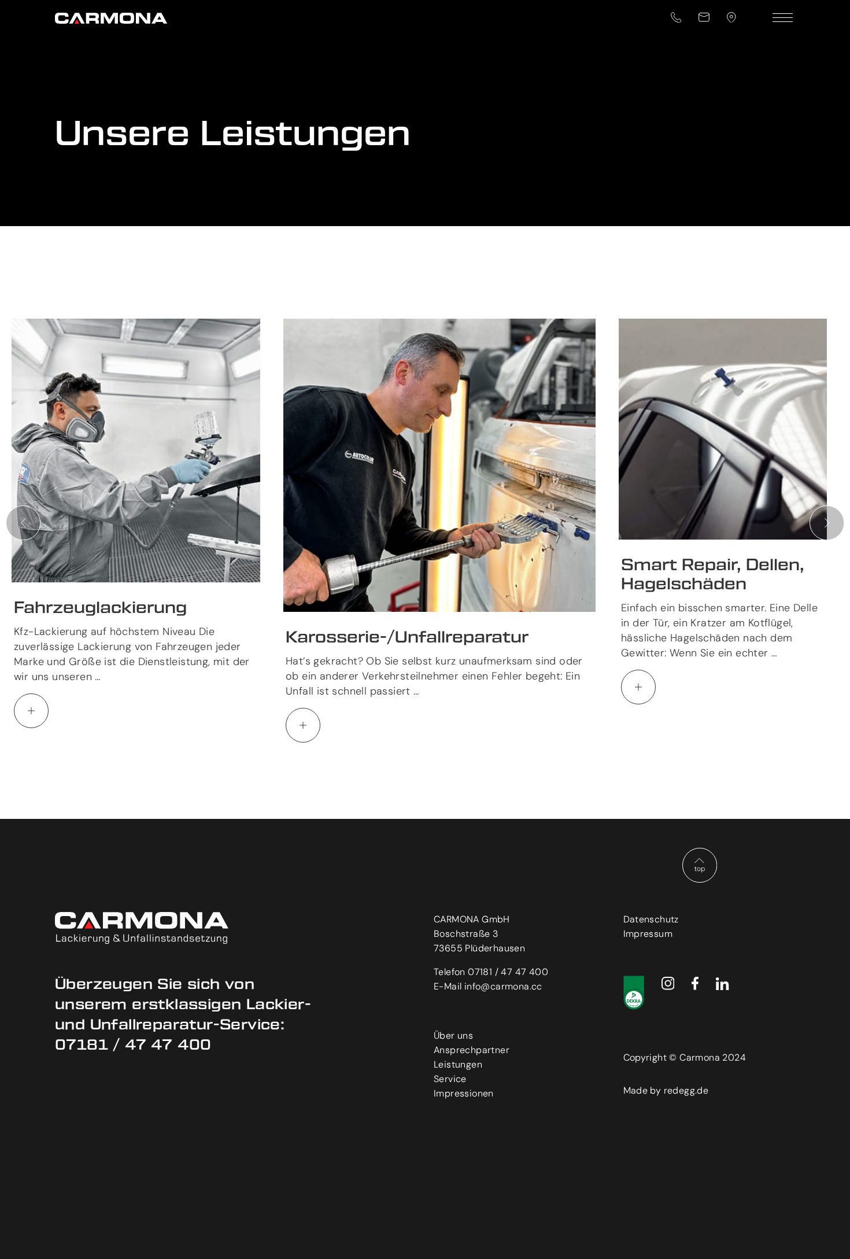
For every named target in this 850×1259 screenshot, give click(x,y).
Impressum (648, 934)
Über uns (453, 1035)
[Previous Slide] (23, 522)
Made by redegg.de (666, 1090)
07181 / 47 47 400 (508, 972)
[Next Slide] (827, 522)
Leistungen (458, 1064)
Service (450, 1079)
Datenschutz (651, 919)
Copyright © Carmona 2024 (684, 1057)
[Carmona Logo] (118, 17)
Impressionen (464, 1093)
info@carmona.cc (503, 986)
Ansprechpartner (471, 1050)
